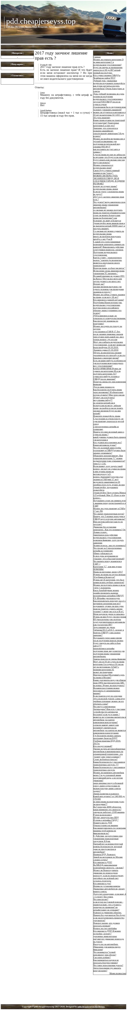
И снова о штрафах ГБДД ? (105, 820)
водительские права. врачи (105, 189)
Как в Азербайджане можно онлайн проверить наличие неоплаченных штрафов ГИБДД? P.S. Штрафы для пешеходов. (108, 594)
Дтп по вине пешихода (103, 387)
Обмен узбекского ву (103, 553)
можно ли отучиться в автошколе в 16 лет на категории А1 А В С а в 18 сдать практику (109, 115)
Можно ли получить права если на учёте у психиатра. (109, 586)
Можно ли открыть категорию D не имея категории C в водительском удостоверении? (108, 62)
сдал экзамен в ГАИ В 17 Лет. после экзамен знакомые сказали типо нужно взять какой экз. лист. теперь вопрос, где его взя (108, 335)
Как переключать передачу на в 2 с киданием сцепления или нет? (109, 602)
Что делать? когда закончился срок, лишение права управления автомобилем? (109, 205)
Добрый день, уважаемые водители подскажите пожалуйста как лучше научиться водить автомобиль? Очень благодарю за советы (109, 85)
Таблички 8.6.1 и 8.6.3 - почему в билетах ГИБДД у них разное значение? (108, 632)
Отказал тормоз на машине (105, 825)
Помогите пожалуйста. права (106, 416)
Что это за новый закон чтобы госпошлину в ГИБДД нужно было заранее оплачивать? (109, 450)
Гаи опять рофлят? (102, 957)
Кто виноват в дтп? (102, 883)
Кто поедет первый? (102, 746)
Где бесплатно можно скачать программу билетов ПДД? (107, 736)
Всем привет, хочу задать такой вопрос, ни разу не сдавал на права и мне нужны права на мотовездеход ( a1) (109, 470)
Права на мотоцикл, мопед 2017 (108, 572)
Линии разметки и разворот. (106, 793)
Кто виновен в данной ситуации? (108, 300)
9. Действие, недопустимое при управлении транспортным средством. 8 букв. (108, 838)
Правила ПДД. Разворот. (104, 854)
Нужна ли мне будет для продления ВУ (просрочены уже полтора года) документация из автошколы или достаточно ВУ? (109, 621)
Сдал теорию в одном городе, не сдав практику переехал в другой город (108, 421)
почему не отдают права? (105, 186)
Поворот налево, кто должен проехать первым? (106, 924)
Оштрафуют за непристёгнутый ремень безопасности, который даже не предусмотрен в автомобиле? (108, 848)
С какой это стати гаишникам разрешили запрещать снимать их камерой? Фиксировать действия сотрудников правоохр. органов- (109, 245)
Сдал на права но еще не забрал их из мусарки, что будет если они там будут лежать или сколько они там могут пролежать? (109, 158)
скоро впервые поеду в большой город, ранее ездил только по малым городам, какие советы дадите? (108, 787)
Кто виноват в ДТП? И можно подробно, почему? (107, 932)
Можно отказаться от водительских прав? (103, 166)
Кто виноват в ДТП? (102, 862)
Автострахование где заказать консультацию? (107, 969)
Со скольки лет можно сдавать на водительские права (108, 232)
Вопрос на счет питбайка (105, 928)
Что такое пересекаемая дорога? (108, 965)
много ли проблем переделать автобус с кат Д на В (107, 237)
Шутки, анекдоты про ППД (106, 817)
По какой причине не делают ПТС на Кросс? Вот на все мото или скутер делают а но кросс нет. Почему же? (109, 280)
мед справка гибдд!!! (102, 400)
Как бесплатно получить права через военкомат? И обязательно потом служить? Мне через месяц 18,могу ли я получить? (109, 393)
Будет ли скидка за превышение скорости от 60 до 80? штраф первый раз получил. (108, 70)
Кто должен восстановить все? (107, 442)
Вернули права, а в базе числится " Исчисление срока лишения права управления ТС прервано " (109, 271)
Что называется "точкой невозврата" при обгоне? (104, 953)
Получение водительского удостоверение (105, 253)
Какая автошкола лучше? (104, 445)
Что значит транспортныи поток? (108, 514)
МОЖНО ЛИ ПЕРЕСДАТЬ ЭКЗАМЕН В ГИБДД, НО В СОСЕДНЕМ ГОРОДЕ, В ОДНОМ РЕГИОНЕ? (109, 179)
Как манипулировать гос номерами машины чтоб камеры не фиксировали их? (109, 831)
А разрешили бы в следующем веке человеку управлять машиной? (109, 108)
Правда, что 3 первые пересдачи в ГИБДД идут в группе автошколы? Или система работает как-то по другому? (109, 520)
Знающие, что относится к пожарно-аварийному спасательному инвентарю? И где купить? (108, 132)
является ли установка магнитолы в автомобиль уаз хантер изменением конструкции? (109, 720)
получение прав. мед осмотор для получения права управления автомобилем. (109, 654)
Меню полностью (117, 973)
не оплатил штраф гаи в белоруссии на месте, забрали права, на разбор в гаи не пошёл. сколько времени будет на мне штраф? (108, 408)
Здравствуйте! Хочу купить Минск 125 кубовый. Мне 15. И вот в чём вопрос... (109, 495)
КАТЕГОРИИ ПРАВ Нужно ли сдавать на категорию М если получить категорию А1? (107, 371)
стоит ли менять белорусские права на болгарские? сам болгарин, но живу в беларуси (107, 218)
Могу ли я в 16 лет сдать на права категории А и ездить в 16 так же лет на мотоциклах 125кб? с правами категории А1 (108, 665)
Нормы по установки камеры (106, 886)
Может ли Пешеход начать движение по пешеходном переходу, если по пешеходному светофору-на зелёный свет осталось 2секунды (108, 875)
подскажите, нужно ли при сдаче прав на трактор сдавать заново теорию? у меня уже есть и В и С (108, 609)
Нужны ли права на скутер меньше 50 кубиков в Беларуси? (109, 575)
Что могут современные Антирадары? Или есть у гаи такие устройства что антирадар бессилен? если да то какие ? (109, 710)
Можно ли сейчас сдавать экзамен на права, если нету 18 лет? (109, 295)
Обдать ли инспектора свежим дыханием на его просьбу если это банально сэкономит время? (109, 355)
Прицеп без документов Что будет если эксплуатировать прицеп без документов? (109, 918)
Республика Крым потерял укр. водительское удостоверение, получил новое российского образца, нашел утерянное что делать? (107, 307)
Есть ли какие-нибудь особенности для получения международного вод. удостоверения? (109, 363)
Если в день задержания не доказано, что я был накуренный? (109, 557)
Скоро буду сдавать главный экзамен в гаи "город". (106, 171)
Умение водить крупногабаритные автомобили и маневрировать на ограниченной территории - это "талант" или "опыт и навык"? (109, 753)
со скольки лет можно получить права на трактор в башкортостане (109, 211)
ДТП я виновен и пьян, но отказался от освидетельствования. (109, 317)
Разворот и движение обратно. (107, 912)
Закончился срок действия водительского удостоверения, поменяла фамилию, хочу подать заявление (108, 539)
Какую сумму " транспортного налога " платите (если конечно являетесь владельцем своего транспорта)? (107, 261)
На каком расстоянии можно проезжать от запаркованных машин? (106, 691)
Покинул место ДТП (102, 823)
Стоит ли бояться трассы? (105, 759)
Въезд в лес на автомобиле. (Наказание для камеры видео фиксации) (107, 947)
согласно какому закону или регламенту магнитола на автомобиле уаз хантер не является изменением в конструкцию (109, 729)
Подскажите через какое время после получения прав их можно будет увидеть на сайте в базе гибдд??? (108, 642)
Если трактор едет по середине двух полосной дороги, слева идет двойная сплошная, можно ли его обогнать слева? (109, 700)
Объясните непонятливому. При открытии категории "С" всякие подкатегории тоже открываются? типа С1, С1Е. (109, 459)
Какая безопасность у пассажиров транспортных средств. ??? (109, 763)
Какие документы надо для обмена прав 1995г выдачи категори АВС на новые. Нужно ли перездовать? (109, 683)
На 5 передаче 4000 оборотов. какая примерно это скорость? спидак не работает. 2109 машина (109, 809)
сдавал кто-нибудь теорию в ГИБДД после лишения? (106, 377)
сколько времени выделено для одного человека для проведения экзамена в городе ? (108, 289)
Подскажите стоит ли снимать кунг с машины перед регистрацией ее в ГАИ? (109, 503)
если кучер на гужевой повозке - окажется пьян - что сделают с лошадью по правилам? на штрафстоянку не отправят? (108, 906)
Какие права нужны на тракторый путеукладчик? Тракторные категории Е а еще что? (109, 123)
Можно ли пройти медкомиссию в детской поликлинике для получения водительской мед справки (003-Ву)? (109, 142)
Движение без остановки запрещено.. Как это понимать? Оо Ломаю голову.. (109, 529)
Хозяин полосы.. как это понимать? (109, 545)
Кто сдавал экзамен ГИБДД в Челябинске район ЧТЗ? (106, 76)
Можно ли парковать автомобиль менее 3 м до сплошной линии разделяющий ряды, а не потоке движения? (108, 776)
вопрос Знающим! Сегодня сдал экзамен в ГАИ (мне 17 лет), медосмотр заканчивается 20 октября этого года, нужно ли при (109, 481)
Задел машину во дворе (104, 627)
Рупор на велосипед (102, 815)
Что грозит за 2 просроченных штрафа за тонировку (107, 549)
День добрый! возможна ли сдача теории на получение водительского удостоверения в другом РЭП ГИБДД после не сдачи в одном (108, 99)
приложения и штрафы (103, 648)
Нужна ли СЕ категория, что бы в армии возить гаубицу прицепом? (108, 581)
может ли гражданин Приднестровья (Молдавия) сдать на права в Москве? (109, 675)
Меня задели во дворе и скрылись (109, 614)
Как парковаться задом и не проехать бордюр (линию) (106, 961)
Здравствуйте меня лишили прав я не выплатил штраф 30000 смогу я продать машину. (109, 226)
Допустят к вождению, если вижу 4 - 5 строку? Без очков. (109, 895)
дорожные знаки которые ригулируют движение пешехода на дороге (108, 939)
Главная (97, 57)
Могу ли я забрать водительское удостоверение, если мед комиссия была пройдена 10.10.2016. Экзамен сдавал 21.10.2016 (109, 346)
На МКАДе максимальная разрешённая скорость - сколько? (108, 866)
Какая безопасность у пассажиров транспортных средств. (109, 768)
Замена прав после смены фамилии (109, 659)
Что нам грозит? (100, 899)
